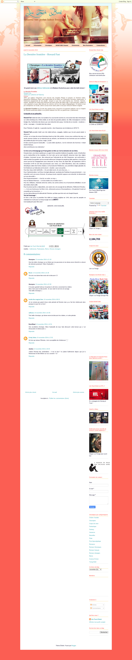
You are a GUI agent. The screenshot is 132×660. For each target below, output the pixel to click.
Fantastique (92, 526)
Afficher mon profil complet (97, 622)
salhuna (31, 313)
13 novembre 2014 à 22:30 (43, 284)
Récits (47, 249)
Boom (30, 273)
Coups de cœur (93, 523)
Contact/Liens (101, 45)
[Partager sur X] (54, 246)
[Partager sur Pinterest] (58, 246)
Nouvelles (92, 535)
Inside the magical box (36, 299)
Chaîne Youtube (94, 517)
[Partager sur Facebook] (56, 246)
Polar (90, 538)
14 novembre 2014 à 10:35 (42, 313)
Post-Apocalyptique (95, 541)
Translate (103, 205)
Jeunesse (92, 532)
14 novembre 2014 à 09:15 (52, 299)
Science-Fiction (93, 559)
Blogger (73, 645)
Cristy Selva (32, 337)
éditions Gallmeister (43, 88)
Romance (92, 544)
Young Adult (92, 562)
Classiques (92, 520)
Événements (75, 45)
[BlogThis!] (52, 246)
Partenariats (40, 249)
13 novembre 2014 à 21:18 (43, 259)
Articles (94, 605)
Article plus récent (30, 392)
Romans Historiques (95, 547)
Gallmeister (32, 249)
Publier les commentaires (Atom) (59, 398)
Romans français (94, 550)
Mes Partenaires (88, 45)
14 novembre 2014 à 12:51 (44, 324)
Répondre (31, 266)
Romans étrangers (55, 249)
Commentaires (96, 608)
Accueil (28, 45)
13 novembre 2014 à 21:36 (41, 273)
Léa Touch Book (96, 619)
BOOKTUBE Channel (62, 45)
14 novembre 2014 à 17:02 (45, 337)
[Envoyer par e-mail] (50, 246)
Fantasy (91, 529)
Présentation (37, 45)
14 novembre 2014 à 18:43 (42, 349)
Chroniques (48, 45)
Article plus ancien (78, 392)
